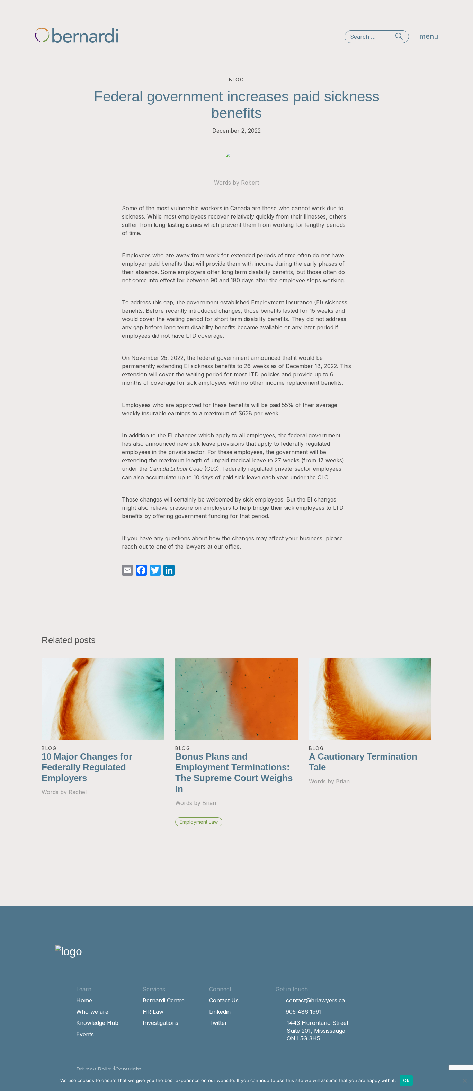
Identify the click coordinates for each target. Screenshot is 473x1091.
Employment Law (199, 822)
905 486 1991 (304, 1011)
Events (85, 1034)
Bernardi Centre (164, 1000)
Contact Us (224, 1000)
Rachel (78, 792)
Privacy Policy (95, 1069)
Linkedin (220, 1011)
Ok (406, 1080)
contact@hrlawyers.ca (315, 1000)
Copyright (128, 1069)
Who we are (92, 1011)
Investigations (160, 1022)
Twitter (218, 1022)
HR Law (153, 1011)
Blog (49, 748)
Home (84, 1000)
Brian (209, 802)
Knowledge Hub (97, 1022)
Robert (250, 182)
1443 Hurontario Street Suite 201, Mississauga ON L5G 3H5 (317, 1030)
